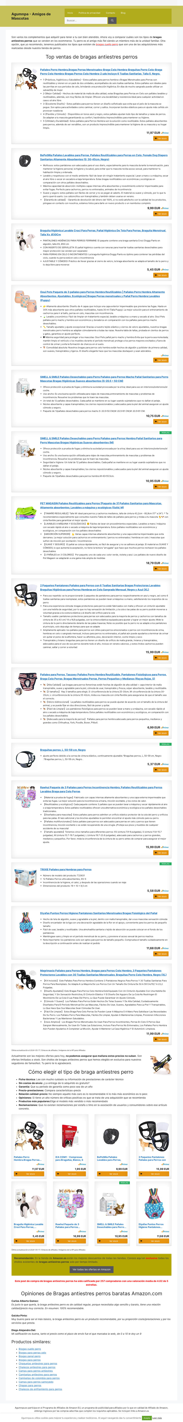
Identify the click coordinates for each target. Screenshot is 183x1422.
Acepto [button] (147, 1418)
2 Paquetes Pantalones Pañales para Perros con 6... (152, 1158)
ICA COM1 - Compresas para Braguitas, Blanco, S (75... (69, 1158)
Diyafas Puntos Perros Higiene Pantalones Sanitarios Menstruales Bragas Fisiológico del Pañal (98, 913)
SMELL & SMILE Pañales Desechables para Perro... (111, 1225)
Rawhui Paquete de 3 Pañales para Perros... (67, 1225)
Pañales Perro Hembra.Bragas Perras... (28, 1158)
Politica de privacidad (89, 12)
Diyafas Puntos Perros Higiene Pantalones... (151, 1225)
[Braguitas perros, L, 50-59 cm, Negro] (25, 759)
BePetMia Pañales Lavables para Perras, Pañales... (109, 1158)
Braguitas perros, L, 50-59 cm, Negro (63, 749)
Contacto (110, 12)
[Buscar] (112, 20)
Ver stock (162, 138)
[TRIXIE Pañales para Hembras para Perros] (25, 877)
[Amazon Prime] (165, 133)
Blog (123, 12)
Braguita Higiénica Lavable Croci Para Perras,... (28, 1225)
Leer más (157, 1418)
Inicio (70, 12)
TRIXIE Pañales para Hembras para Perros (66, 869)
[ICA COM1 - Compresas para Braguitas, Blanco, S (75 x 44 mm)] (70, 1136)
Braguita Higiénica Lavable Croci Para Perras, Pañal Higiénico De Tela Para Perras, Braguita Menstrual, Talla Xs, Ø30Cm (103, 232)
